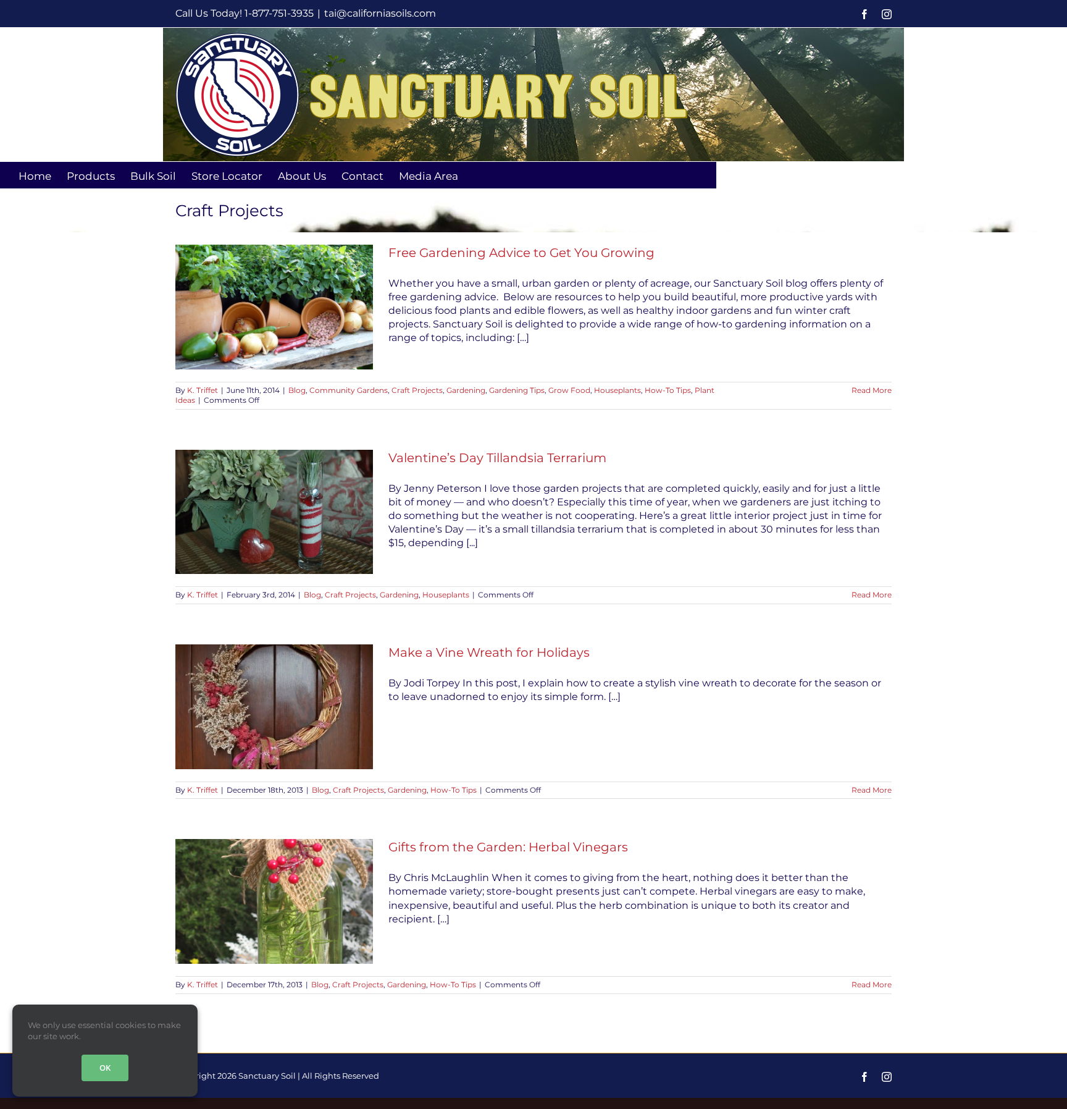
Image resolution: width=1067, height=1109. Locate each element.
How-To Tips (668, 390)
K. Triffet (202, 390)
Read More (872, 390)
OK (105, 1067)
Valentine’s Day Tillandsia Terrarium (497, 457)
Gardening (465, 390)
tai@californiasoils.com (380, 13)
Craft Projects (417, 390)
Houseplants (617, 390)
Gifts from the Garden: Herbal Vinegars (508, 847)
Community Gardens (348, 390)
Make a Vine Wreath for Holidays (489, 652)
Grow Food (569, 390)
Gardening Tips (517, 390)
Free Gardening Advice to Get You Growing (521, 252)
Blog (297, 390)
